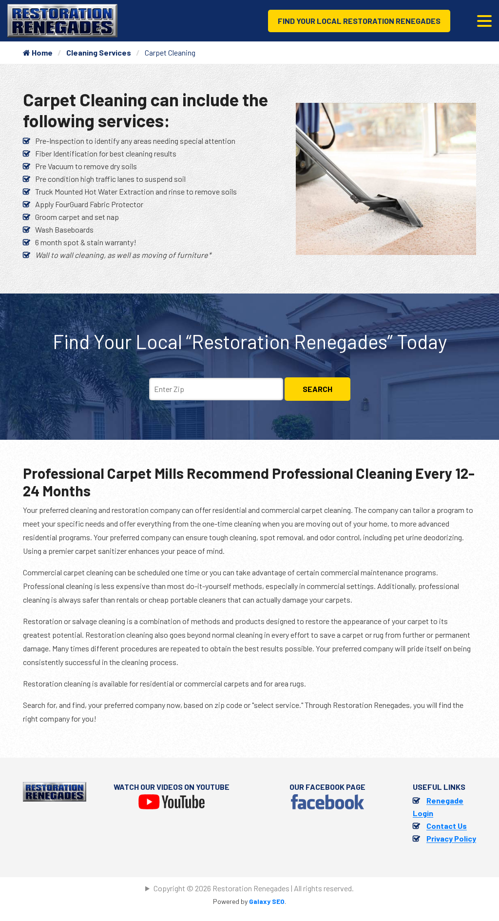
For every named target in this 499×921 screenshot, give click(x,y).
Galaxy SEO (267, 901)
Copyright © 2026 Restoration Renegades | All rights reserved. (254, 888)
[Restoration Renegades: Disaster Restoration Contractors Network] (62, 19)
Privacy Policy (451, 838)
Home (41, 52)
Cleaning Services (98, 52)
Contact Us (446, 825)
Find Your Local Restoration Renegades (359, 20)
